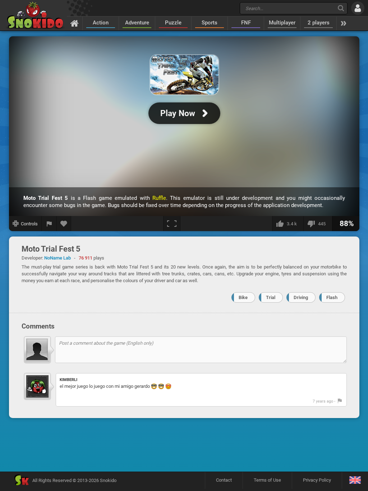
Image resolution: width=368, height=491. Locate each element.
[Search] (341, 8)
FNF (246, 22)
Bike (243, 297)
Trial (270, 297)
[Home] (74, 23)
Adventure (137, 22)
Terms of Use (267, 480)
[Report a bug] (49, 223)
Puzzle (173, 22)
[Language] (355, 480)
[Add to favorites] (64, 223)
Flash (331, 297)
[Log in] (357, 8)
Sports (209, 22)
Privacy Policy (317, 480)
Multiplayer (282, 22)
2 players (319, 22)
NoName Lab (57, 258)
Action (101, 22)
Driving (301, 297)
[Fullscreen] (171, 223)
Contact (224, 480)
